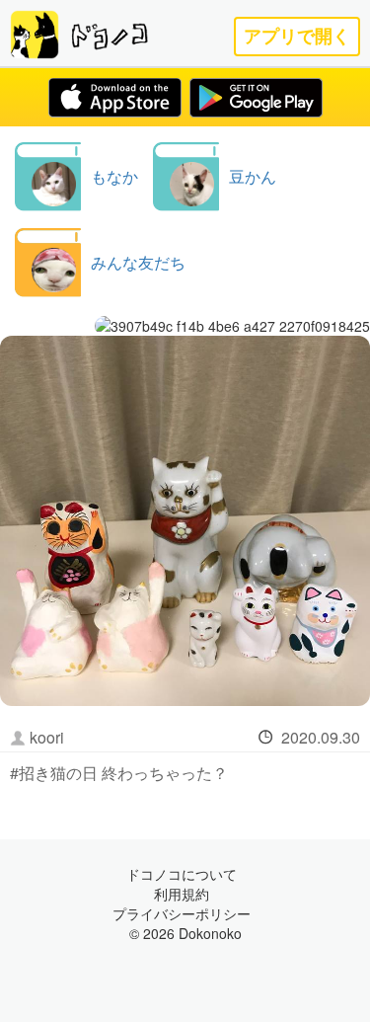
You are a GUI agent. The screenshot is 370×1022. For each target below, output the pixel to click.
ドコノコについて (181, 874)
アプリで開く (297, 36)
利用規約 (181, 894)
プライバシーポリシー (181, 913)
